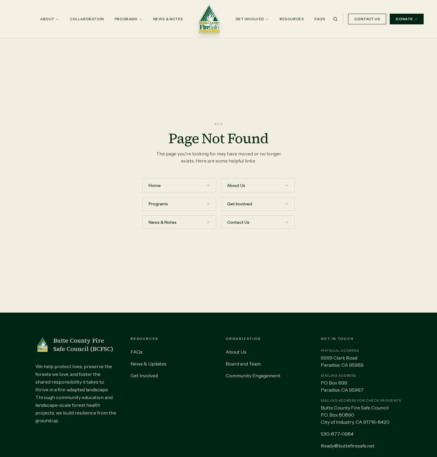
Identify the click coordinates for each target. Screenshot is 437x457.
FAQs (137, 352)
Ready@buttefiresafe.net (348, 446)
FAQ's (320, 19)
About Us (236, 352)
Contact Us (367, 19)
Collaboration (87, 19)
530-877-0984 (337, 434)
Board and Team (243, 364)
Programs (126, 19)
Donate (404, 19)
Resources (292, 19)
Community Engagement (253, 376)
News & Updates (148, 364)
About (47, 19)
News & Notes (168, 19)
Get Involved (249, 19)
